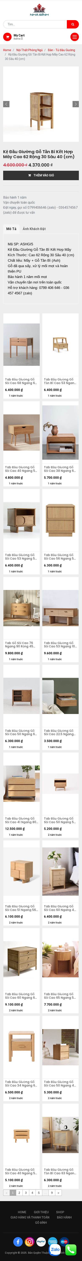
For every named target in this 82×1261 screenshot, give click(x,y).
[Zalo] (54, 1250)
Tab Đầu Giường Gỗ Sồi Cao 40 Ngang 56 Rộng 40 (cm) (21, 1171)
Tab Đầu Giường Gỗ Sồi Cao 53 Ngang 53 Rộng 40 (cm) (21, 556)
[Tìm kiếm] (73, 24)
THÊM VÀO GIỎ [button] (42, 175)
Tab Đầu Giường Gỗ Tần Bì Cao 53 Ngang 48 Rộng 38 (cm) (60, 381)
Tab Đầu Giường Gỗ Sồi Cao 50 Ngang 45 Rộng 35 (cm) (60, 1083)
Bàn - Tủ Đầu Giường (61, 50)
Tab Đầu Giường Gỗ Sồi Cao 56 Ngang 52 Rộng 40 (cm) (60, 556)
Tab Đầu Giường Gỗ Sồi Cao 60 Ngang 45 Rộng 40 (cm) (60, 908)
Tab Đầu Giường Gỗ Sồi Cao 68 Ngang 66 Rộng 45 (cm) (21, 381)
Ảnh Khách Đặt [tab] (34, 229)
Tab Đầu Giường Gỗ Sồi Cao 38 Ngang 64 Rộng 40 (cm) (60, 469)
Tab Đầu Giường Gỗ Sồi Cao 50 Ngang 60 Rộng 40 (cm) (21, 732)
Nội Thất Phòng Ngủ (29, 50)
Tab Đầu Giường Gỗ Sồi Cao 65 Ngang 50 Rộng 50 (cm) (60, 996)
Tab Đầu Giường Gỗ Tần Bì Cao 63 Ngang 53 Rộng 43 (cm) (60, 1171)
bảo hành (64, 1217)
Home (7, 50)
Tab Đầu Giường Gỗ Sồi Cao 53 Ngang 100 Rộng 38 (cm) (60, 644)
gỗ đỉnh (41, 1222)
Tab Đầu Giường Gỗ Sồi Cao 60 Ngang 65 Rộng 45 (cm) (21, 996)
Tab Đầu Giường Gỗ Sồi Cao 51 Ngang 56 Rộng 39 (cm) (20, 908)
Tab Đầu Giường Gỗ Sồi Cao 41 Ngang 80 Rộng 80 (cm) (20, 820)
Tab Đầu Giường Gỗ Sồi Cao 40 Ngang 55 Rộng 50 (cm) (21, 469)
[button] (6, 104)
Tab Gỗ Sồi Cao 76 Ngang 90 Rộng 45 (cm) (19, 644)
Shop (60, 1212)
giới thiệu (41, 1212)
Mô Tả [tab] (11, 229)
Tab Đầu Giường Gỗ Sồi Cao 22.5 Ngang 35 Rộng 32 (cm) (59, 732)
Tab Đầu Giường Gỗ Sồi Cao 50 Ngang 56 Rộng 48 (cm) (60, 820)
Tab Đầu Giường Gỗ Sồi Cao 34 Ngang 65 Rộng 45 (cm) (21, 1083)
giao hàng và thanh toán (30, 1217)
